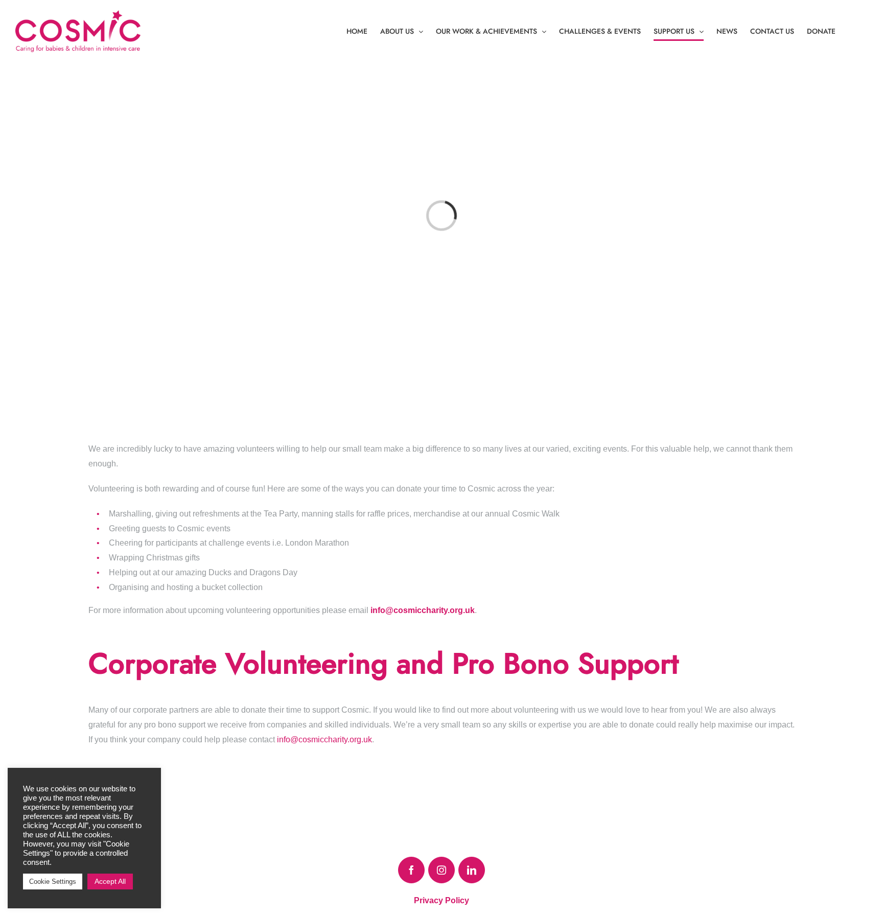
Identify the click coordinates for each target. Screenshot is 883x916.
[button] (851, 31)
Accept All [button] (110, 881)
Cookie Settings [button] (52, 881)
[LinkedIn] (471, 870)
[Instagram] (441, 870)
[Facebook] (411, 870)
